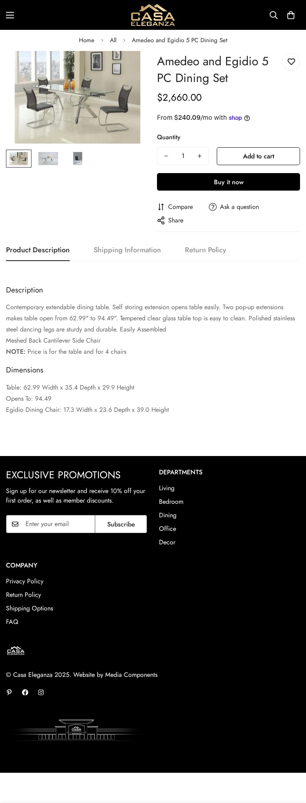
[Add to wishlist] (291, 62)
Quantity (168, 137)
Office (167, 528)
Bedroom (171, 501)
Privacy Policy (24, 581)
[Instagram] (41, 692)
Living (167, 488)
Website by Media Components (115, 674)
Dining (168, 515)
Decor (167, 542)
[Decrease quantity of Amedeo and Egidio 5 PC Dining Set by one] (166, 156)
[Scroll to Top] (290, 759)
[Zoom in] (132, 68)
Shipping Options (29, 608)
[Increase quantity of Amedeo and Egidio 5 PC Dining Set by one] (199, 156)
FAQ (12, 621)
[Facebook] (25, 692)
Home (86, 40)
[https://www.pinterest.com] (9, 692)
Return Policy (23, 594)
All (113, 40)
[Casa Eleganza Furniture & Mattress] (153, 15)
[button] (291, 15)
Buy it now (228, 182)
